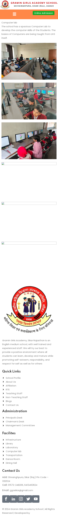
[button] (14, 14)
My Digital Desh (39, 512)
